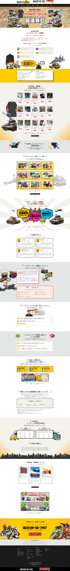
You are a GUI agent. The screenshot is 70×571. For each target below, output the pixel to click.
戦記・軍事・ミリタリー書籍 (25, 56)
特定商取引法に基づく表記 (21, 552)
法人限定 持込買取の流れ (39, 551)
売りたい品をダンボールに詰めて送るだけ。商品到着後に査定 (23, 369)
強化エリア (24, 7)
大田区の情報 (20, 78)
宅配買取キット (38, 552)
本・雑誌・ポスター (29, 557)
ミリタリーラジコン (42, 52)
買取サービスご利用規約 (20, 553)
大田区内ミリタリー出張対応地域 (40, 77)
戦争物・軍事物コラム (39, 78)
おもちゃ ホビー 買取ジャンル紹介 (41, 73)
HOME (18, 5)
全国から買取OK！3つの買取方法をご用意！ (42, 76)
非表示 (35, 71)
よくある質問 (37, 554)
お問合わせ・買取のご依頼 (22, 79)
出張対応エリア (20, 7)
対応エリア (42, 5)
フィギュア (22, 178)
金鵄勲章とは (20, 474)
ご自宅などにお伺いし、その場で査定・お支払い (36, 369)
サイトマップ (19, 556)
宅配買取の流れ (38, 550)
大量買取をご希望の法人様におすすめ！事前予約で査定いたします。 (48, 369)
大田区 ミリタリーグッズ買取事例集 (23, 73)
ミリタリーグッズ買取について (22, 75)
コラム (46, 551)
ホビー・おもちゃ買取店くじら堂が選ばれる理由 (24, 74)
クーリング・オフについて (21, 555)
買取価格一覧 (28, 5)
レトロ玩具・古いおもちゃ (30, 551)
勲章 (21, 52)
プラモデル (28, 550)
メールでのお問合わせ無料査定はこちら (35, 534)
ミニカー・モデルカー (35, 178)
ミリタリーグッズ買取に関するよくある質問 (24, 76)
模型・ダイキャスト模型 (47, 178)
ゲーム (27, 555)
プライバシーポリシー (37, 397)
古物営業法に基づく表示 (20, 554)
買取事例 (33, 5)
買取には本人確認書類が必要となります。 (23, 77)
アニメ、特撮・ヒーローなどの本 (31, 556)
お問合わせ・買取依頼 (38, 555)
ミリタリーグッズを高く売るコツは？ (41, 75)
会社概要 (51, 5)
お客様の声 (38, 74)
